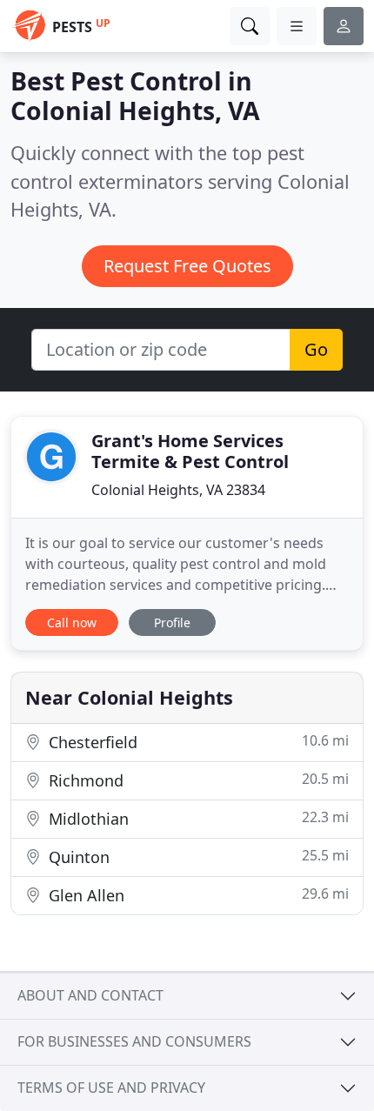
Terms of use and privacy (111, 1087)
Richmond (196, 780)
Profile (172, 622)
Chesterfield (196, 742)
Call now (72, 622)
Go (316, 349)
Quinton (196, 856)
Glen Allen (196, 895)
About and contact (90, 995)
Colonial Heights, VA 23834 (178, 489)
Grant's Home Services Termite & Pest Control (190, 451)
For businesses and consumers (134, 1041)
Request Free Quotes (187, 266)
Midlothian (196, 818)
